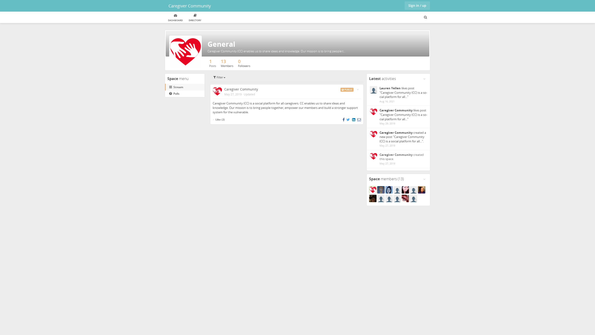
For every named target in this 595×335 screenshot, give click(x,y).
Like (218, 119)
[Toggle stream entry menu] (357, 89)
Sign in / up (417, 5)
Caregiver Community (190, 6)
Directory (195, 20)
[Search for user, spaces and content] (425, 17)
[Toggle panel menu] (424, 79)
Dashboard (175, 20)
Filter (219, 77)
